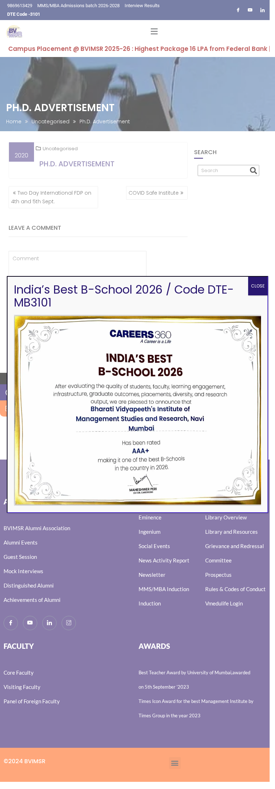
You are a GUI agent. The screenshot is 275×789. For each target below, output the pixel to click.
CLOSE (258, 286)
